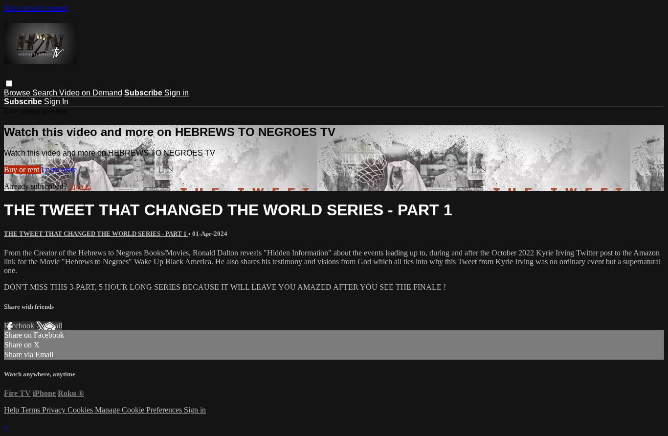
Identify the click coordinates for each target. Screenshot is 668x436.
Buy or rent (22, 169)
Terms (31, 410)
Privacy (54, 410)
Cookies (81, 410)
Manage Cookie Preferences (139, 410)
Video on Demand (90, 93)
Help (12, 410)
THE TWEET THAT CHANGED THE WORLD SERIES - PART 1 (96, 233)
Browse (18, 93)
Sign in (176, 93)
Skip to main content (35, 8)
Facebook (20, 325)
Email (53, 325)
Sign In (56, 101)
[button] (9, 83)
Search (45, 93)
